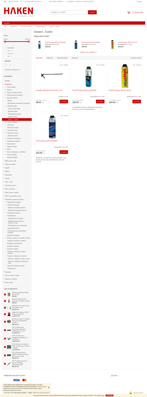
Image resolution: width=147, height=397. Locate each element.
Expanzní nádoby (12, 249)
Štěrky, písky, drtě (10, 161)
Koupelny (8, 272)
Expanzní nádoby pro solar (16, 266)
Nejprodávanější (62, 58)
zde (103, 395)
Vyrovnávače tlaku (13, 228)
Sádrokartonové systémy (15, 95)
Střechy (9, 90)
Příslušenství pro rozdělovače (17, 225)
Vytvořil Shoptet (138, 393)
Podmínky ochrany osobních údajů (81, 1)
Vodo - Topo (9, 182)
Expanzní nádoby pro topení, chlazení (16, 252)
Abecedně (75, 58)
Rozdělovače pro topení (15, 218)
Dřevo (9, 149)
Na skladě (12, 48)
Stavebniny (8, 84)
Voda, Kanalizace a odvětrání (16, 152)
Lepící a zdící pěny (14, 108)
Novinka (11, 53)
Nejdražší (50, 58)
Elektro (7, 171)
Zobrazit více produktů (87, 52)
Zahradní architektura (14, 138)
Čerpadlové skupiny (13, 213)
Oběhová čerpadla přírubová (17, 210)
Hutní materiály (12, 154)
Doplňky (7, 81)
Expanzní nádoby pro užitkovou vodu (18, 262)
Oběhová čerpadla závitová (16, 207)
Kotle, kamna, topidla (11, 192)
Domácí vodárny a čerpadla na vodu (18, 238)
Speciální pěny (12, 117)
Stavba (7, 178)
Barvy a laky (9, 282)
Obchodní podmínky (56, 1)
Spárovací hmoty (12, 133)
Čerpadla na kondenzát (14, 243)
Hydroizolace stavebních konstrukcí (18, 103)
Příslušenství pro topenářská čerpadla (16, 231)
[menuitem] (7, 23)
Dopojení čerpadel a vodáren (16, 240)
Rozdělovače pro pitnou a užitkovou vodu (16, 222)
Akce (10, 50)
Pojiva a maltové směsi (14, 92)
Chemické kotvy (12, 130)
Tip (9, 56)
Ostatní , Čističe (13, 119)
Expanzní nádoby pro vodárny (17, 256)
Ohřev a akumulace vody (13, 196)
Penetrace (10, 125)
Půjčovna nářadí (10, 164)
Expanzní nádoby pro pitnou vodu (19, 258)
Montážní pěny (12, 106)
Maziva (9, 100)
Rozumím (109, 395)
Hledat (92, 12)
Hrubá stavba (11, 87)
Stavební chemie (12, 98)
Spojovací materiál (11, 279)
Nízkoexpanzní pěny (14, 114)
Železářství (8, 175)
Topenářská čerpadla (13, 202)
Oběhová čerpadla (13, 205)
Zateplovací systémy (13, 141)
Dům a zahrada (10, 189)
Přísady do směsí (13, 127)
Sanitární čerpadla (13, 246)
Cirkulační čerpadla (13, 235)
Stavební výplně (12, 157)
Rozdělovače (11, 215)
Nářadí (7, 168)
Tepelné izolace (12, 146)
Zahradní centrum (10, 185)
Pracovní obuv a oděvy (12, 275)
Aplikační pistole (12, 135)
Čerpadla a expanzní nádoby (14, 199)
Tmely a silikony (12, 122)
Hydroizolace (11, 144)
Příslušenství (11, 268)
